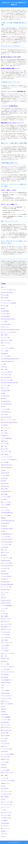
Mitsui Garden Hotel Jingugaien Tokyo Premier (10, 329)
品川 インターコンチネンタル (7, 642)
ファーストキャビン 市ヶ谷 (6, 457)
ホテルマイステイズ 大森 (6, 624)
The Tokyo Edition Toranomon (7, 528)
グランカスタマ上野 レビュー (7, 695)
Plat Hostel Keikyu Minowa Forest (7, 520)
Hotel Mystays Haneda (5, 560)
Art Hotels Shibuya (4, 573)
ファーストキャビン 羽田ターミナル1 (8, 289)
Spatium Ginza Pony (5, 486)
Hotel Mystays (4, 767)
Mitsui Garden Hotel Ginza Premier (8, 319)
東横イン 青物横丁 (4, 616)
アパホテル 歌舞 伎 (5, 650)
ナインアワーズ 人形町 (5, 719)
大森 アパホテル (4, 833)
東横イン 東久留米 (4, 297)
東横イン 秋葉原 (4, 494)
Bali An (2, 687)
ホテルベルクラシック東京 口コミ (8, 666)
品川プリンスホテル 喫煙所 (6, 563)
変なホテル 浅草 (4, 449)
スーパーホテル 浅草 (5, 568)
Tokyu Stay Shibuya (5, 722)
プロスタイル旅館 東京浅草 (6, 438)
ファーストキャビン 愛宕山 (6, 748)
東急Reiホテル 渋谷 (5, 759)
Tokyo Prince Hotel (4, 483)
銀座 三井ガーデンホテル (6, 629)
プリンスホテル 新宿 (5, 669)
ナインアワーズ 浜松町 (5, 356)
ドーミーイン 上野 (4, 778)
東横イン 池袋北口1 (5, 796)
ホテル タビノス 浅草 (5, 337)
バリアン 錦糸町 (4, 321)
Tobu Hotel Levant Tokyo (6, 600)
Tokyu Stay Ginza (4, 714)
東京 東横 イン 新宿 (5, 658)
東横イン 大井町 (4, 369)
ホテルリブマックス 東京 (6, 698)
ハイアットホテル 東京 (5, 536)
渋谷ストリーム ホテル (5, 725)
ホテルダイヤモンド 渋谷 (6, 812)
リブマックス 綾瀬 (4, 762)
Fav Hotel (3, 799)
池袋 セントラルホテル (5, 342)
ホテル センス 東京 (5, 443)
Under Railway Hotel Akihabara (7, 584)
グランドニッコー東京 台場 (6, 372)
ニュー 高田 (3, 809)
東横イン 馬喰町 (4, 775)
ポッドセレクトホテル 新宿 (6, 557)
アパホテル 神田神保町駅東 (6, 605)
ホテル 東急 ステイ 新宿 (6, 817)
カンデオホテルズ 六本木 (6, 794)
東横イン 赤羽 (4, 656)
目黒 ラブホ (3, 597)
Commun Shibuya (4, 547)
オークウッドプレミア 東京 (6, 804)
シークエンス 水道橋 (5, 409)
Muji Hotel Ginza (4, 661)
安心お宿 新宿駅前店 (5, 311)
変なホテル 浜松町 (4, 305)
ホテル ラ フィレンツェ (5, 807)
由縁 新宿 (3, 308)
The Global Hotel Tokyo (5, 589)
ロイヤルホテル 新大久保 (6, 576)
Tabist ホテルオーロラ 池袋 (6, 340)
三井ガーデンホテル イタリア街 (7, 671)
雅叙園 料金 (3, 518)
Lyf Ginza (3, 345)
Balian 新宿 (3, 398)
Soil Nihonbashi (4, 525)
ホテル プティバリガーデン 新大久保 (8, 332)
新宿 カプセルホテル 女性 (6, 730)
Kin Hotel (3, 706)
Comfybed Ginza (4, 579)
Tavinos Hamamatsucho (6, 411)
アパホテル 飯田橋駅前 (5, 717)
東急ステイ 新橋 (4, 488)
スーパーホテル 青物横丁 (6, 515)
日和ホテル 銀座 (4, 640)
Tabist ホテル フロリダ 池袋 (6, 380)
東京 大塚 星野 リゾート (6, 626)
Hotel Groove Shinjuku (5, 693)
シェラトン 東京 (4, 608)
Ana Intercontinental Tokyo (6, 403)
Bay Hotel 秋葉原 (4, 677)
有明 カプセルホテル (5, 621)
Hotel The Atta (4, 740)
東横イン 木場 (4, 430)
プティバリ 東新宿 (4, 350)
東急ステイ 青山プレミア (6, 727)
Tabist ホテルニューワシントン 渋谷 (8, 419)
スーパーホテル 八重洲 (5, 300)
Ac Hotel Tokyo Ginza (5, 395)
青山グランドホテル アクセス (7, 772)
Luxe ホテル (3, 836)
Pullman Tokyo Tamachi (5, 682)
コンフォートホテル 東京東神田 (7, 754)
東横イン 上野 (4, 549)
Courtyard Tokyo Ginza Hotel (6, 565)
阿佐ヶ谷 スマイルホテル (6, 618)
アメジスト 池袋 (4, 738)
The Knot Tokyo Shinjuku (6, 324)
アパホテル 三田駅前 (5, 475)
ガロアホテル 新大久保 (5, 313)
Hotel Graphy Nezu (4, 674)
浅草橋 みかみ (4, 709)
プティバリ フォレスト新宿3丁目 (7, 348)
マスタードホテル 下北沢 (6, 374)
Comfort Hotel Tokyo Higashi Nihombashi (9, 422)
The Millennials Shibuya (5, 390)
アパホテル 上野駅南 (5, 770)
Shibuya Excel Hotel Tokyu (6, 464)
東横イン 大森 (4, 446)
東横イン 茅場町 (4, 334)
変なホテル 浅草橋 (4, 295)
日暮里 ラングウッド (5, 701)
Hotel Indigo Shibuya (5, 523)
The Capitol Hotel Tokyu (5, 401)
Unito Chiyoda (4, 499)
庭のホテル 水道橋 (4, 733)
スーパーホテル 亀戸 (5, 743)
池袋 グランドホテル (5, 388)
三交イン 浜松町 (4, 433)
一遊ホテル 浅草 (4, 648)
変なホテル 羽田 (4, 414)
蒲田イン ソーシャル (5, 828)
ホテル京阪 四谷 (4, 820)
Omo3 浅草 (3, 571)
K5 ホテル (3, 610)
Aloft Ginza (3, 470)
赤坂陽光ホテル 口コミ (5, 783)
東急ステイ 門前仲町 (5, 735)
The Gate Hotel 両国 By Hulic (7, 512)
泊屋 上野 (3, 406)
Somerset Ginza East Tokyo (6, 539)
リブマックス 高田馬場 (5, 504)
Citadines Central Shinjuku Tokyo (7, 361)
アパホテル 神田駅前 (5, 690)
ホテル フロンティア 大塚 (6, 791)
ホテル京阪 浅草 (4, 425)
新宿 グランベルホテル (5, 427)
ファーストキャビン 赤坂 (6, 544)
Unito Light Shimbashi (5, 581)
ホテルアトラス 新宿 (5, 510)
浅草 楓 (2, 685)
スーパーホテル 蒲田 (5, 634)
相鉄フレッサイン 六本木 (6, 502)
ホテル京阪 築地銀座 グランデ (7, 679)
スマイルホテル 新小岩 (5, 632)
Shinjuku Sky (3, 764)
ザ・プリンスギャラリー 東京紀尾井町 (8, 303)
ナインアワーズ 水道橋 (5, 496)
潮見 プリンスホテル (5, 552)
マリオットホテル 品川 (5, 637)
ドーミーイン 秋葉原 (5, 664)
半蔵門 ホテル (4, 746)
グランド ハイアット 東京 (6, 587)
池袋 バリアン (4, 287)
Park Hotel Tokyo (4, 751)
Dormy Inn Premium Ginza (6, 467)
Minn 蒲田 (3, 531)
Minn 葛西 (3, 393)
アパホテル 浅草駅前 (5, 645)
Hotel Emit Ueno (4, 507)
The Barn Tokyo (4, 366)
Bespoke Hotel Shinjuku (5, 602)
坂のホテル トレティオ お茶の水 (7, 653)
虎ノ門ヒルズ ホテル (5, 327)
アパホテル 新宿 (4, 613)
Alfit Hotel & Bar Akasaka (6, 491)
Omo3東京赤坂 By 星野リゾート (7, 533)
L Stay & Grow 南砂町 (5, 316)
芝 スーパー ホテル (5, 592)
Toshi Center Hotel (4, 788)
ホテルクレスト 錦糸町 (5, 385)
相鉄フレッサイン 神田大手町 (7, 703)
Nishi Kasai (3, 786)
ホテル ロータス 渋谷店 (5, 815)
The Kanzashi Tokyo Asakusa (7, 292)
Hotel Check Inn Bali (5, 472)
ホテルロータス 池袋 (5, 756)
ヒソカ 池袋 (3, 364)
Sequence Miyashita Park (6, 417)
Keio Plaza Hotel (4, 478)
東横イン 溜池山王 (4, 454)
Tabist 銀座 (3, 711)
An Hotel (2, 594)
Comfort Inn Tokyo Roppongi (6, 541)
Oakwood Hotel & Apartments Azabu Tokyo (9, 382)
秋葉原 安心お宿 (4, 441)
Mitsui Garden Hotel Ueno (6, 377)
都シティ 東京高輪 (4, 462)
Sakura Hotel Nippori (5, 823)
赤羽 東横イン (4, 831)
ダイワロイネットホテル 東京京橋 (8, 780)
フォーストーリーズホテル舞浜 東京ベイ (9, 459)
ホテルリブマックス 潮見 (6, 451)
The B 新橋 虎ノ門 (4, 435)
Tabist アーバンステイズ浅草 (7, 801)
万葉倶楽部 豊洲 (4, 353)
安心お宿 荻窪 (4, 555)
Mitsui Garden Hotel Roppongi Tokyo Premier (10, 358)
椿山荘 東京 (3, 480)
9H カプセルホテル (5, 825)
